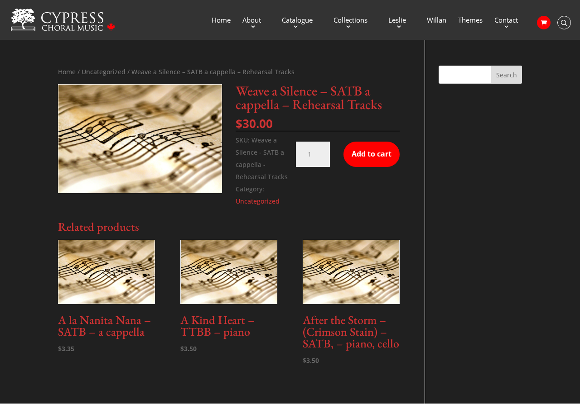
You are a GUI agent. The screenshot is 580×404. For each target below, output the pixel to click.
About (251, 20)
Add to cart (372, 154)
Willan (436, 20)
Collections (350, 20)
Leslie (397, 20)
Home (221, 20)
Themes (470, 20)
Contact (506, 20)
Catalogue (297, 20)
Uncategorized (104, 71)
